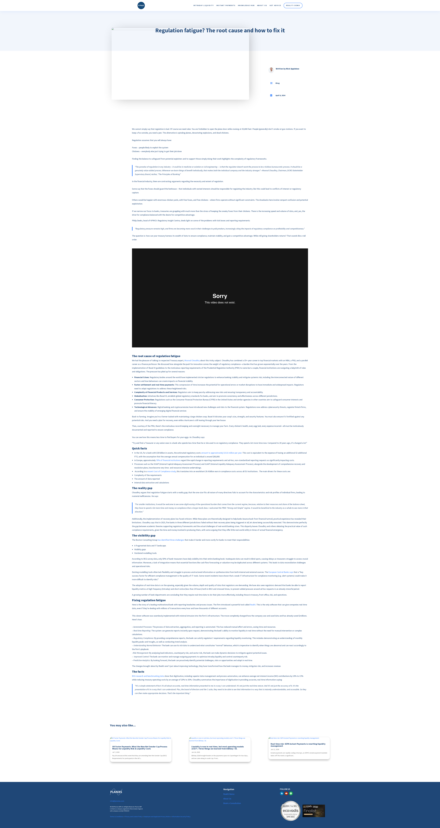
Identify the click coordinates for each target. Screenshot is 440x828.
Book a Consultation (232, 803)
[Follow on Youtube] (286, 793)
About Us (262, 5)
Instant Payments (225, 5)
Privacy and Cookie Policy (133, 817)
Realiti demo (293, 5)
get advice (275, 5)
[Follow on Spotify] (291, 793)
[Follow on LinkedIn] (282, 793)
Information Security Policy (181, 817)
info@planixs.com (117, 801)
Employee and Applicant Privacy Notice (157, 817)
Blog (278, 83)
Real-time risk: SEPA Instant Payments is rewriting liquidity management (298, 745)
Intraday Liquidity (203, 5)
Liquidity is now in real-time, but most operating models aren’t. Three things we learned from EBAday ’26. (217, 747)
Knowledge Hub (246, 5)
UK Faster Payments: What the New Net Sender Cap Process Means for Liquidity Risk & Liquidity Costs (139, 747)
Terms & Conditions (116, 817)
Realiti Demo (228, 794)
